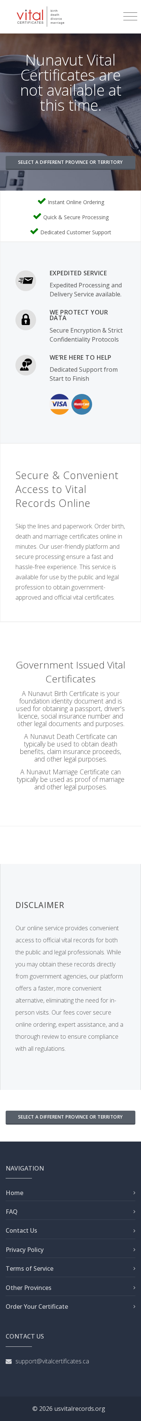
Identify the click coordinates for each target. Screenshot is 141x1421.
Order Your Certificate (37, 1306)
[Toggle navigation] (130, 17)
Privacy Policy (25, 1249)
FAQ (12, 1211)
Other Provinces (29, 1288)
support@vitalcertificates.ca (52, 1361)
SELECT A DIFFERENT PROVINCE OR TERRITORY (70, 162)
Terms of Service (29, 1268)
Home (14, 1193)
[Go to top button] (128, 1408)
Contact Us (21, 1230)
